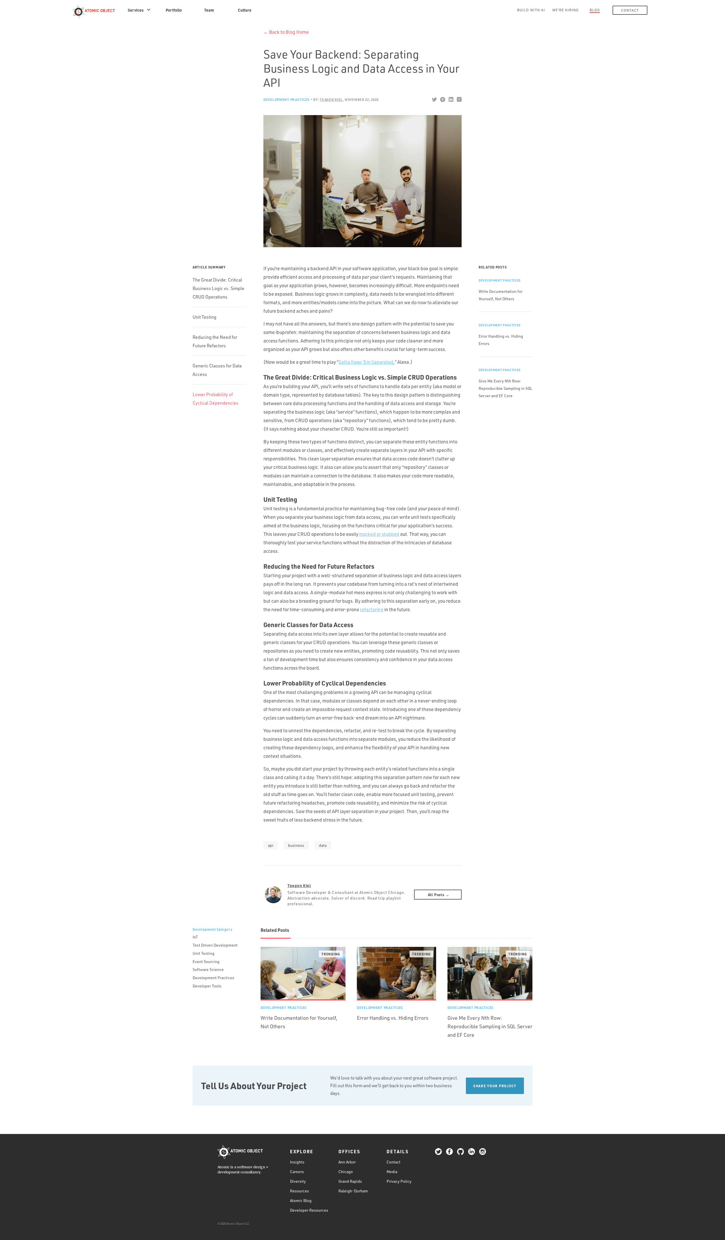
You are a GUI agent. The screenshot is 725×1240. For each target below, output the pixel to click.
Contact (630, 10)
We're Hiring (565, 10)
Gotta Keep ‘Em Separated (365, 362)
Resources (299, 1190)
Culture (244, 9)
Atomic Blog (301, 1200)
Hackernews (459, 99)
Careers (297, 1171)
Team (209, 9)
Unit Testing (204, 317)
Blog (595, 10)
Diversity (298, 1181)
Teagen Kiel (299, 885)
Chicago (345, 1171)
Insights (297, 1161)
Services (136, 9)
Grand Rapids (350, 1181)
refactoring (371, 609)
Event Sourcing (206, 961)
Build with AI (531, 10)
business (296, 845)
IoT (195, 936)
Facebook (442, 99)
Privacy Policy (399, 1181)
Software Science (208, 969)
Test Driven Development (215, 945)
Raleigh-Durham (353, 1190)
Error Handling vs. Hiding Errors (392, 1018)
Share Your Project (495, 1086)
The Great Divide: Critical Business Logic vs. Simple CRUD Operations (218, 288)
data (323, 845)
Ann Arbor (347, 1161)
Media (392, 1171)
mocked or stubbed (379, 534)
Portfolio (174, 9)
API (270, 845)
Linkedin (450, 99)
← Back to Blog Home (286, 32)
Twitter (434, 99)
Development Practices (286, 99)
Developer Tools (207, 985)
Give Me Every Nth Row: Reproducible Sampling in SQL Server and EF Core (505, 388)
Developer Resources (309, 1210)
